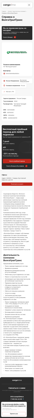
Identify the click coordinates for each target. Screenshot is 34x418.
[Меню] (29, 5)
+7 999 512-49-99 (16, 399)
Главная (4, 11)
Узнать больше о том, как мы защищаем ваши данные (9, 409)
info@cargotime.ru (17, 396)
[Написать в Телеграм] (23, 399)
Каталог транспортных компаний (17, 11)
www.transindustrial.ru (12, 73)
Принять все (14, 413)
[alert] (17, 409)
